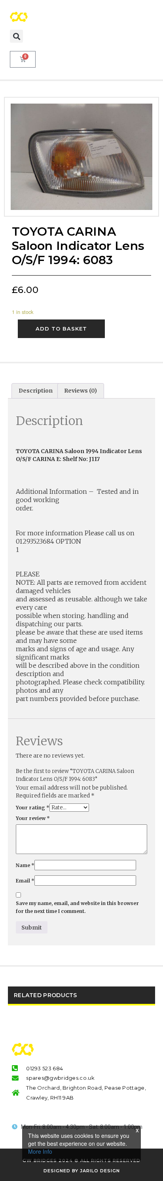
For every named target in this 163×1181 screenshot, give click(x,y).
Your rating (32, 808)
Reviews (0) (80, 390)
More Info (40, 1151)
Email (25, 881)
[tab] (35, 390)
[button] (16, 36)
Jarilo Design (100, 1170)
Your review (33, 818)
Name (25, 865)
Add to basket (61, 328)
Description (36, 390)
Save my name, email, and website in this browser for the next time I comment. (77, 907)
